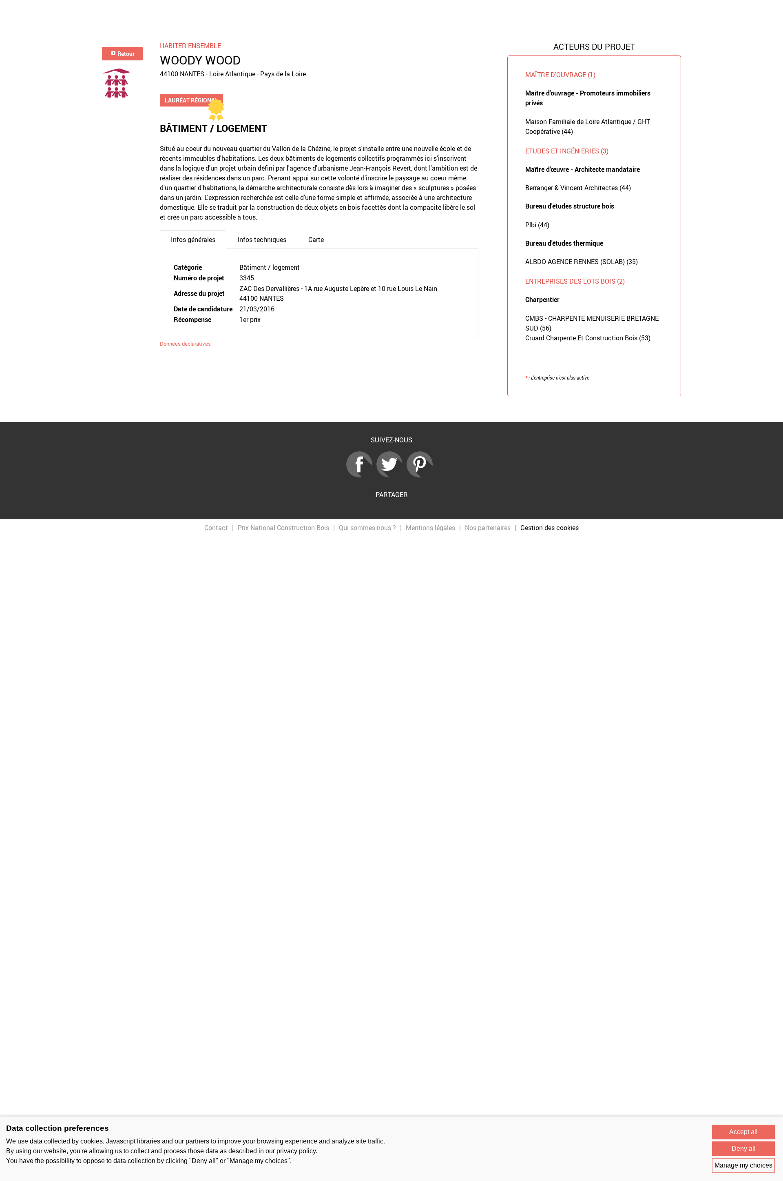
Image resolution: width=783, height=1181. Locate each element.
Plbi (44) (537, 224)
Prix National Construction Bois (283, 527)
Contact (216, 527)
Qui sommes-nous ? (367, 527)
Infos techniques (261, 239)
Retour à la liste (391, 409)
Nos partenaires (488, 527)
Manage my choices (743, 1165)
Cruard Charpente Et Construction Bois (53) (587, 337)
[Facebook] (361, 475)
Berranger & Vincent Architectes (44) (578, 187)
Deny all (744, 1148)
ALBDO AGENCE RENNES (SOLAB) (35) (581, 261)
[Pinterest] (422, 475)
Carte (316, 239)
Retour (125, 54)
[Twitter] (391, 475)
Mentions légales (430, 527)
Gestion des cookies (549, 527)
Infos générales (193, 239)
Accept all (743, 1131)
